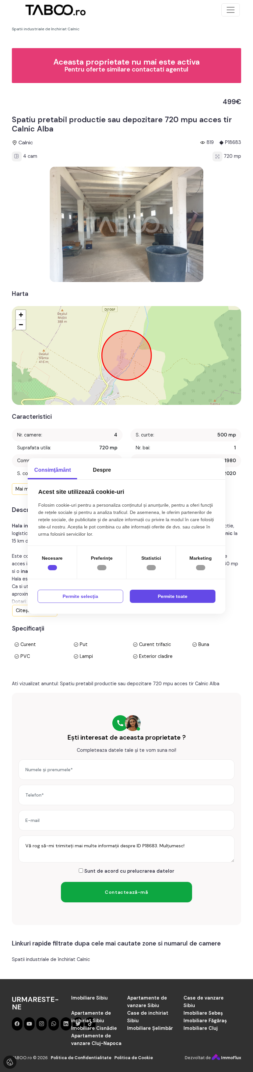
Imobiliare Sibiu (89, 998)
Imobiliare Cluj (200, 1028)
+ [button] (21, 315)
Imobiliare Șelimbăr (150, 1028)
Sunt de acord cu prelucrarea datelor (128, 871)
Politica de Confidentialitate (81, 1057)
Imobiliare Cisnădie (94, 1028)
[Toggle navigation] (230, 9)
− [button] (21, 325)
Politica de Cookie (133, 1057)
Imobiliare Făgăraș (205, 1021)
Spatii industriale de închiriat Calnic (51, 959)
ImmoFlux (230, 1057)
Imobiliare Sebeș (203, 1013)
